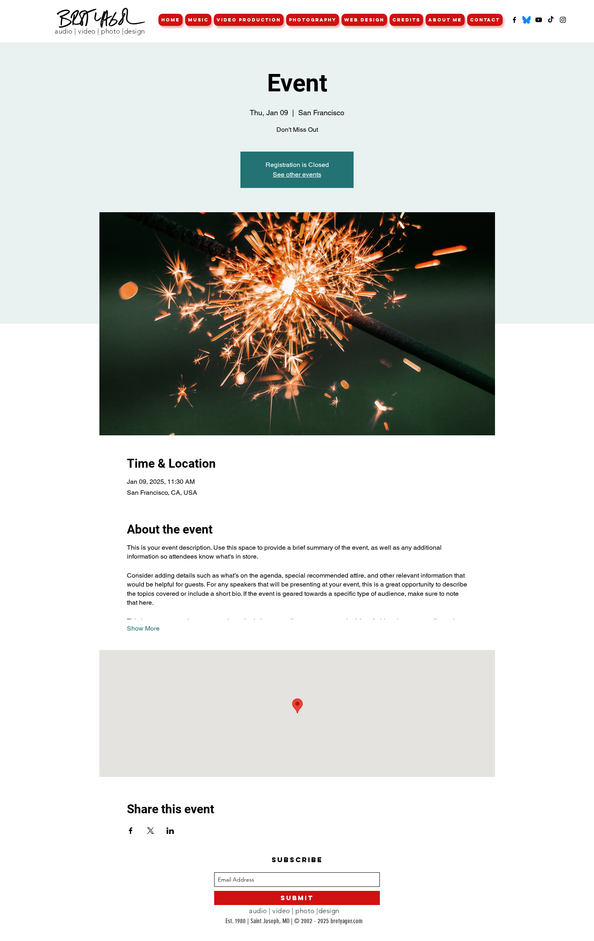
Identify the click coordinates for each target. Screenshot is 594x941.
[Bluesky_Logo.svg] (526, 20)
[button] (198, 20)
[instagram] (563, 20)
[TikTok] (551, 20)
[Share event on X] (150, 830)
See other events (297, 174)
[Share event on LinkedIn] (170, 830)
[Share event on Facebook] (131, 830)
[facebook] (514, 20)
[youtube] (539, 20)
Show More (143, 628)
